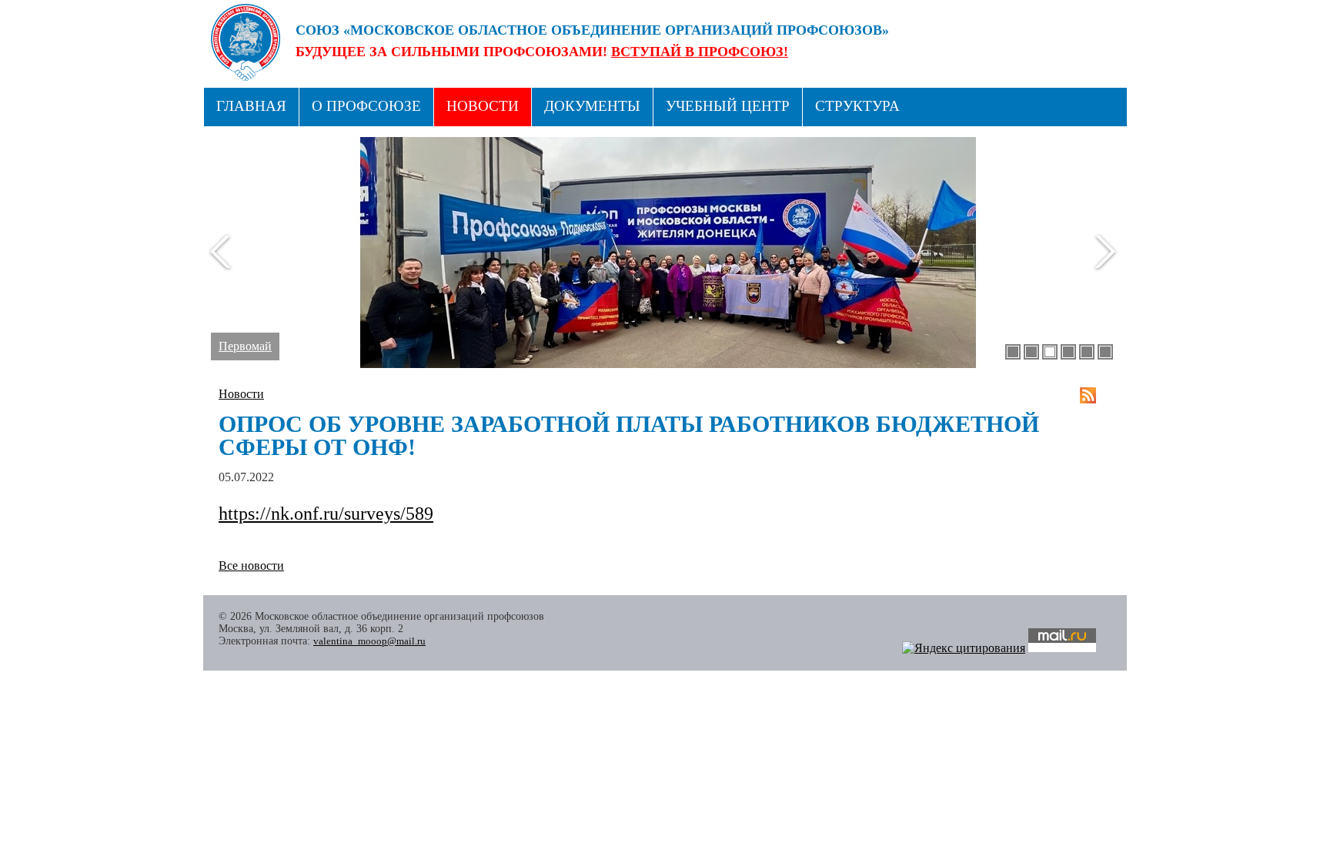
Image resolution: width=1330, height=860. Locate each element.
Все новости (251, 565)
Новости (482, 106)
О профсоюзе (366, 106)
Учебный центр (728, 106)
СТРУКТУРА (857, 106)
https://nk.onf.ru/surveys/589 (326, 514)
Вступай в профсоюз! (699, 51)
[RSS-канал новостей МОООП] (1088, 395)
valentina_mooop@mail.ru (369, 641)
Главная (251, 106)
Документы (592, 106)
